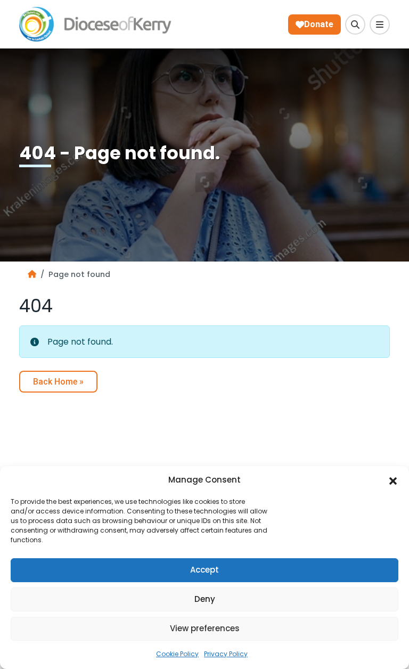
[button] (393, 480)
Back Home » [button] (58, 382)
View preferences (205, 628)
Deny (204, 599)
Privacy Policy (226, 653)
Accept (204, 569)
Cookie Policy (177, 653)
